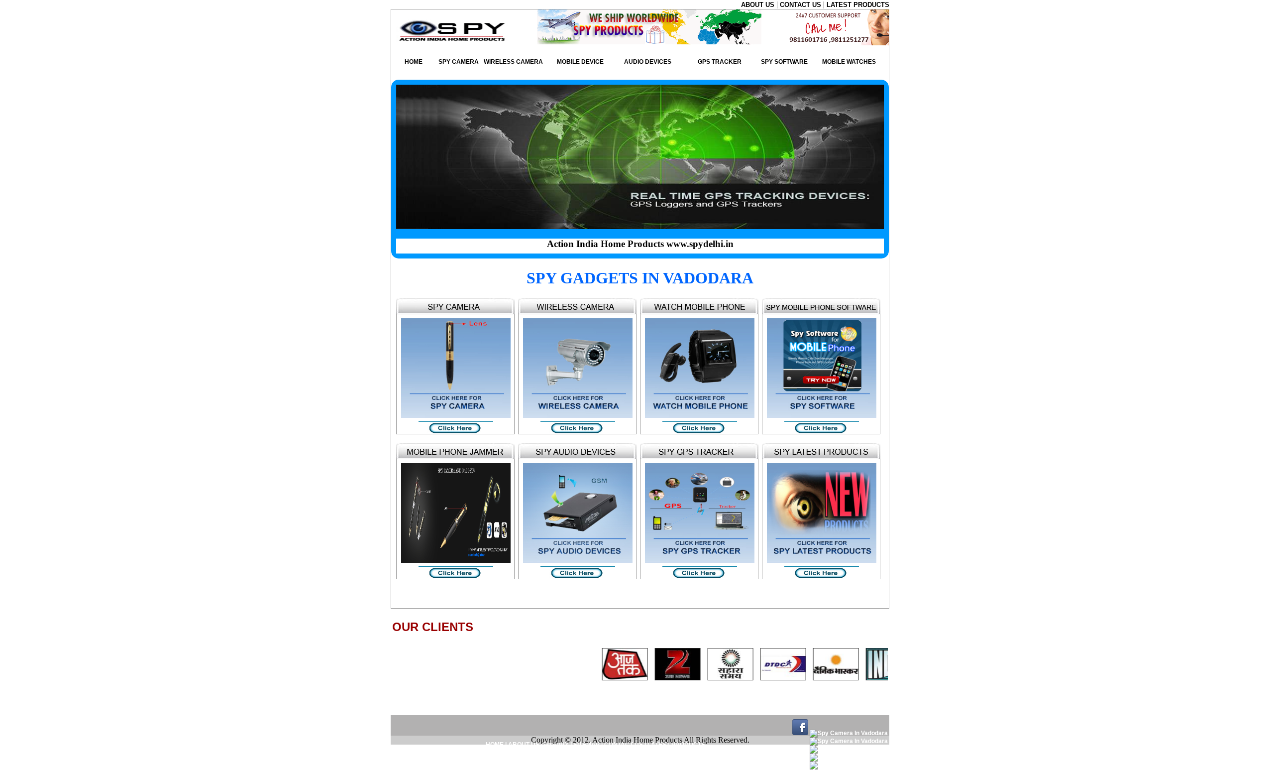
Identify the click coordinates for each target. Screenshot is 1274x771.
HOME (414, 61)
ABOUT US (758, 4)
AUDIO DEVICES (647, 61)
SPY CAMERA (458, 61)
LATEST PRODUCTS (858, 4)
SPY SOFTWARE (784, 61)
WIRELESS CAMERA (513, 61)
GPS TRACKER (720, 61)
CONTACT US (801, 4)
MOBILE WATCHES (849, 61)
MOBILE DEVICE (580, 61)
